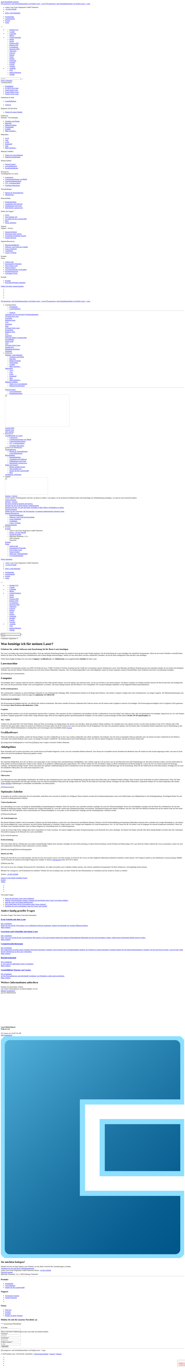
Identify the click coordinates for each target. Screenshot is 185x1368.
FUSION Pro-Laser (12, 88)
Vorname (4, 1334)
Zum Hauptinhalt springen (10, 2)
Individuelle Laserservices (14, 208)
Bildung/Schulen (10, 125)
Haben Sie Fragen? (11, 465)
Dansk (11, 39)
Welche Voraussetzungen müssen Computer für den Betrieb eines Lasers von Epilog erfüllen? (36, 900)
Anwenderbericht (11, 166)
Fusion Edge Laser (11, 90)
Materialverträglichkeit (12, 157)
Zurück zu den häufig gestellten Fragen (14, 878)
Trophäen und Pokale (12, 121)
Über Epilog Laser (11, 266)
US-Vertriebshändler (16, 556)
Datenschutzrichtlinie (41, 1354)
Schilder (8, 129)
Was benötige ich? (11, 217)
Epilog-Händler (6, 783)
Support (52, 1354)
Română (12, 62)
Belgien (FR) (13, 45)
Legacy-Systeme (10, 253)
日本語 (12, 74)
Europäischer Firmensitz (13, 264)
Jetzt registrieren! (6, 1035)
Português (12, 61)
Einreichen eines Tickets (13, 234)
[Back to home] (45, 4)
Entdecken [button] (8, 353)
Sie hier (69, 728)
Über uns (8, 1310)
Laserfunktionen (10, 101)
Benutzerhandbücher (12, 245)
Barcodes (8, 123)
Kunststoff (8, 144)
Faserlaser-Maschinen (12, 185)
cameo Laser (9, 262)
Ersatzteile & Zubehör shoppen (15, 236)
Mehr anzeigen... (10, 131)
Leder (7, 142)
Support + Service (11, 496)
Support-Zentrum (11, 232)
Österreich (12, 51)
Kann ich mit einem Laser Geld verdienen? (19, 898)
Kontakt (8, 281)
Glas (6, 140)
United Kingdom (15, 37)
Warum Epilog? (10, 164)
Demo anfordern (10, 223)
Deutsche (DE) (14, 49)
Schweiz (12, 53)
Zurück (3, 880)
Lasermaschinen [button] (10, 305)
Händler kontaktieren (8, 991)
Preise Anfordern (6, 81)
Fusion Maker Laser (12, 92)
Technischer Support (12, 1296)
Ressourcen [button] (9, 434)
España (11, 64)
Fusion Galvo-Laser (12, 94)
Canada (12, 32)
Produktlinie (9, 86)
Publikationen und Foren (13, 206)
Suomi (11, 41)
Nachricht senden (15, 534)
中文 (11, 70)
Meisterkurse (9, 195)
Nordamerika (9, 17)
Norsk (11, 57)
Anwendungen (10, 1285)
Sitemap (59, 1354)
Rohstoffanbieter (10, 202)
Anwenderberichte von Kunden (16, 269)
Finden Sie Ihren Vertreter (14, 1316)
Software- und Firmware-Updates (16, 247)
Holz (6, 146)
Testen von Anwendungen (14, 155)
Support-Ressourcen (12, 513)
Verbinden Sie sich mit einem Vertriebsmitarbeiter (21, 314)
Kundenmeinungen (11, 168)
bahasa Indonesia (15, 72)
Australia (12, 68)
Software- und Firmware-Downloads (21, 517)
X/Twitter (4, 1327)
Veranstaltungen (10, 449)
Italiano (11, 55)
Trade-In (8, 105)
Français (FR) (14, 43)
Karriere (8, 1312)
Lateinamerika (10, 19)
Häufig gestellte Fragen (17, 467)
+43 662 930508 (12, 874)
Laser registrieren (11, 249)
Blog (6, 221)
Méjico (11, 35)
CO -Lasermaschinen (12, 183)
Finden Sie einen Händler (13, 112)
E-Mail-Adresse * (7, 1342)
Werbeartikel (9, 127)
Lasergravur (9, 177)
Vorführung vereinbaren (13, 474)
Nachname (5, 1338)
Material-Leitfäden (11, 382)
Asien (7, 22)
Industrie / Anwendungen (13, 355)
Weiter (3, 882)
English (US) (13, 30)
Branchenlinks (10, 455)
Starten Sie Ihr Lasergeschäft (19, 471)
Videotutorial (56, 860)
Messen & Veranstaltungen (14, 193)
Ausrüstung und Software (13, 204)
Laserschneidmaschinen (13, 181)
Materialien (9, 368)
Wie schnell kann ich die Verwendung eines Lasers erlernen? (25, 904)
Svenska (12, 66)
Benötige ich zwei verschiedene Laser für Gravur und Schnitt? (26, 906)
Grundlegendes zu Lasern (13, 436)
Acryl (7, 138)
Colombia (12, 34)
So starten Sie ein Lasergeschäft (16, 219)
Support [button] (7, 476)
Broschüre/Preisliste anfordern (15, 283)
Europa (7, 21)
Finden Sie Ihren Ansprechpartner (12, 286)
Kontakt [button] (8, 527)
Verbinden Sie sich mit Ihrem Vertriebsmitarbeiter (17, 1268)
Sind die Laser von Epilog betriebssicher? (19, 902)
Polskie (11, 59)
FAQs (7, 215)
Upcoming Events (11, 273)
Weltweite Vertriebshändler (18, 554)
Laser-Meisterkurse (15, 453)
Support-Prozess (10, 238)
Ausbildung (9, 251)
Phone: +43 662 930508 (17, 532)
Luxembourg (13, 47)
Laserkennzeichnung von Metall (16, 179)
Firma (7, 544)
